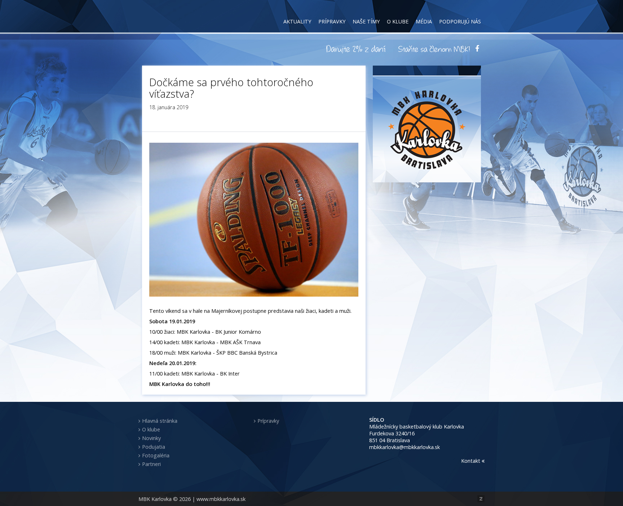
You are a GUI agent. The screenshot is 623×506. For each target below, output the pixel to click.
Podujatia (153, 446)
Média (424, 21)
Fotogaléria (155, 455)
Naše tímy (366, 21)
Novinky (151, 438)
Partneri (151, 464)
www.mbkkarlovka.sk (221, 499)
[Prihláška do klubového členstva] (434, 48)
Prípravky (331, 21)
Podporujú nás (460, 21)
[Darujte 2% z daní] (357, 48)
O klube (397, 21)
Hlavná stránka (159, 420)
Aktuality (297, 21)
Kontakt (471, 460)
